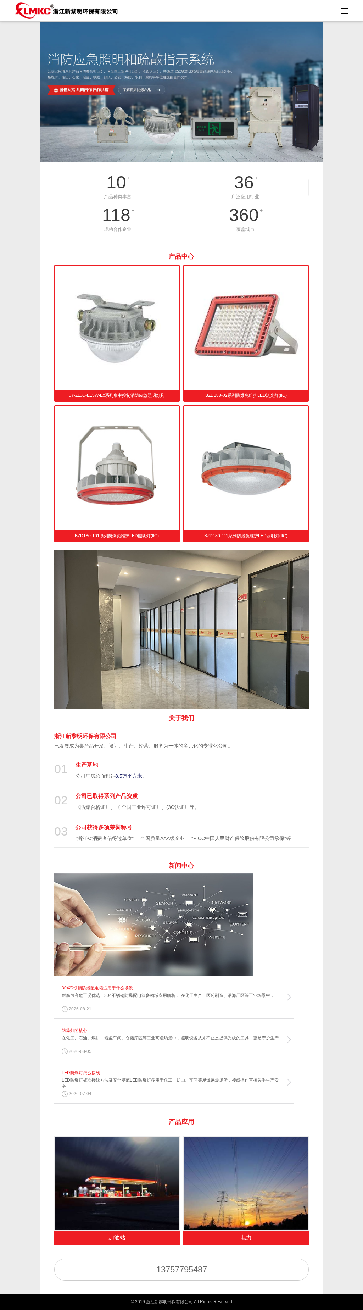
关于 (181, 717)
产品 (181, 256)
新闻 (181, 865)
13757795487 (181, 1269)
